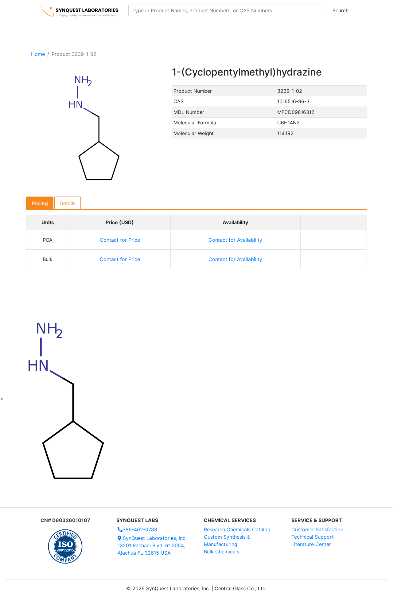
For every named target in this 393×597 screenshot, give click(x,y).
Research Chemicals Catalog (237, 529)
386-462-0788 (140, 529)
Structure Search (126, 28)
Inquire (333, 240)
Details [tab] (68, 203)
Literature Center (311, 544)
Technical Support (312, 537)
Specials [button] (216, 28)
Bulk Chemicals (221, 551)
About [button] (275, 28)
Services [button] (247, 28)
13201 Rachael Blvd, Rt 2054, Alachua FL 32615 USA (152, 545)
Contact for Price (120, 240)
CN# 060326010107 (65, 520)
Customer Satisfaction (317, 529)
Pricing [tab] (40, 203)
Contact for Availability (235, 240)
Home (38, 54)
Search (340, 10)
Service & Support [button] (174, 28)
